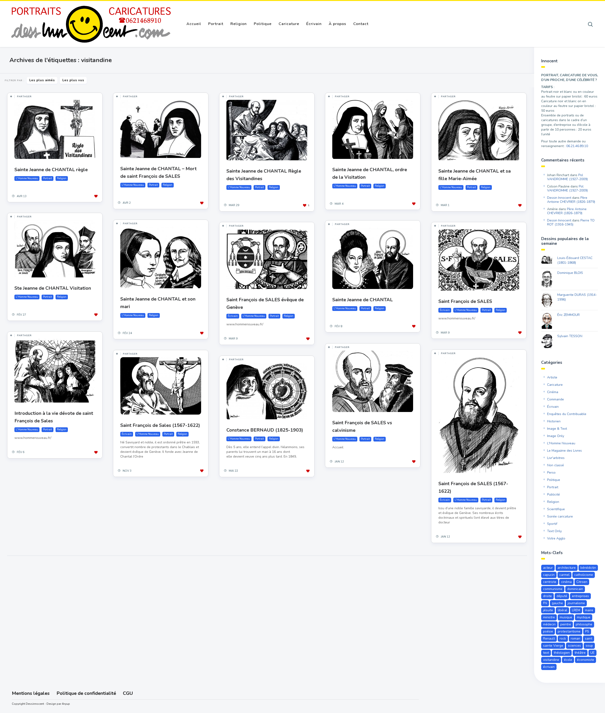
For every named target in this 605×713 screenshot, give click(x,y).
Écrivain (314, 23)
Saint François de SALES (465, 301)
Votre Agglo (556, 538)
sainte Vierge (553, 645)
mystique (583, 617)
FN (545, 603)
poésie (548, 631)
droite (547, 596)
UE (592, 652)
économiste (585, 660)
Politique (263, 23)
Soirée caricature (560, 516)
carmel (564, 575)
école (568, 660)
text (546, 652)
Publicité (553, 494)
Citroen (581, 582)
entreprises (580, 596)
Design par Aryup (58, 704)
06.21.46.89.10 (577, 146)
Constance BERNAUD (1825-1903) (264, 430)
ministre (549, 617)
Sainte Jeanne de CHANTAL (362, 300)
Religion (238, 23)
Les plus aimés (42, 80)
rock (563, 638)
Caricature (289, 23)
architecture (566, 567)
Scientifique (556, 509)
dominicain (575, 589)
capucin (549, 575)
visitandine (551, 660)
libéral (562, 610)
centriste (549, 582)
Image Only (555, 436)
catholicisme (583, 575)
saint (588, 638)
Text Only (554, 531)
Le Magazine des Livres (564, 450)
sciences (574, 645)
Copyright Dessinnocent (28, 704)
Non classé (555, 465)
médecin (549, 624)
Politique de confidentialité (86, 693)
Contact (360, 23)
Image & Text (557, 428)
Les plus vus (73, 80)
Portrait (215, 23)
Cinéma (552, 392)
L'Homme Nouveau (27, 178)
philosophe (584, 624)
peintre (565, 624)
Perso (551, 472)
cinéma (566, 582)
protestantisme (569, 631)
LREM (576, 610)
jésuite (548, 610)
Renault (549, 638)
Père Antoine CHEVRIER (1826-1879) (571, 199)
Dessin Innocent (559, 197)
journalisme (576, 603)
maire (589, 610)
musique (566, 617)
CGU (128, 693)
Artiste (552, 377)
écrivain (549, 667)
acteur (548, 567)
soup (589, 645)
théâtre (580, 652)
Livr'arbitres (556, 458)
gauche (557, 603)
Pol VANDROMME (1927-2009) (567, 177)
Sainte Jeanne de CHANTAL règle (51, 169)
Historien (554, 421)
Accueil (193, 23)
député (562, 596)
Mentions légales (31, 693)
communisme (552, 589)
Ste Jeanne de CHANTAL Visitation (52, 288)
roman (575, 638)
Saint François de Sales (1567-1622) (160, 425)
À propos (337, 23)
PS (587, 631)
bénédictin (588, 567)
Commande (555, 399)
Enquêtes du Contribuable (566, 414)
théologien (562, 652)
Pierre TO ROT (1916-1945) (571, 222)
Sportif (552, 524)
